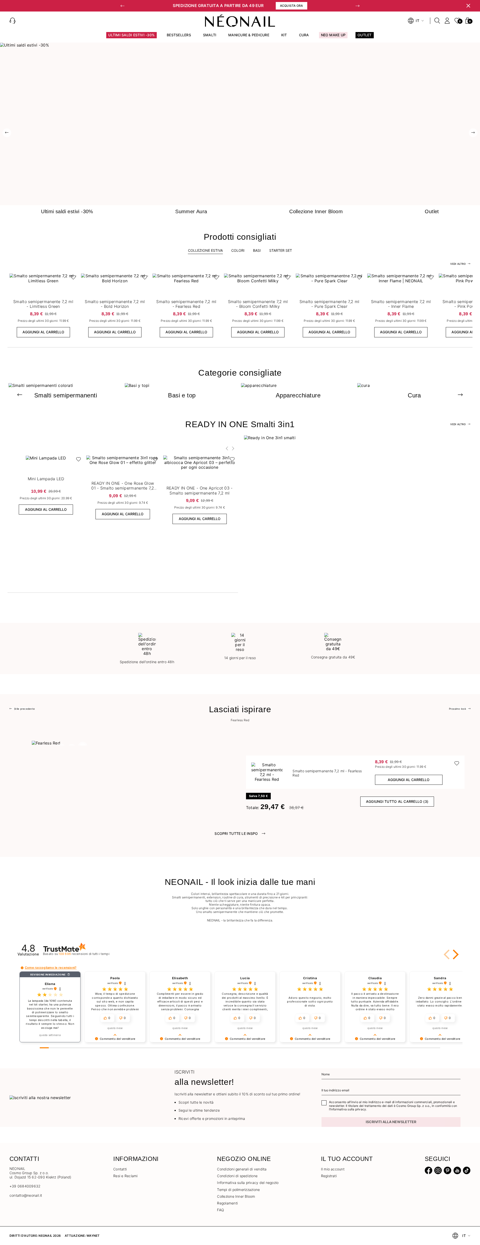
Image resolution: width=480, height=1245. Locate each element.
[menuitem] (131, 37)
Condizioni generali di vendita (241, 1169)
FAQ (220, 1210)
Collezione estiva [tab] (205, 250)
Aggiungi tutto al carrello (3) (397, 801)
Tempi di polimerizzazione (238, 1189)
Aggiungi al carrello (43, 332)
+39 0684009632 (25, 1186)
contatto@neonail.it (26, 1195)
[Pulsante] (72, 278)
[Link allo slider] (240, 45)
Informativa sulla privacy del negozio (247, 1182)
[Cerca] (437, 21)
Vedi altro (458, 424)
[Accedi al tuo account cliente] (447, 21)
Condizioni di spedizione (237, 1176)
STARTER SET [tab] (280, 250)
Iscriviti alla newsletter (391, 1122)
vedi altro (458, 263)
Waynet (93, 1235)
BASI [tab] (257, 250)
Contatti (120, 1169)
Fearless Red (240, 720)
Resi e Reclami (125, 1176)
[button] (123, 6)
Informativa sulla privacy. (348, 1109)
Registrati (329, 1176)
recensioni (83, 954)
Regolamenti (227, 1203)
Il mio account (332, 1169)
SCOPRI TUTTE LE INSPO (236, 833)
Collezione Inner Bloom (236, 1196)
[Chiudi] (468, 6)
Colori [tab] (237, 250)
